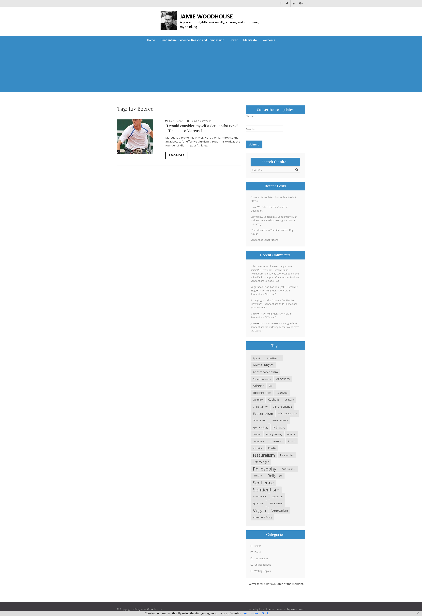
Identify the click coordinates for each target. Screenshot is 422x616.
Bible (271, 386)
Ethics (279, 427)
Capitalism (258, 399)
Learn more (250, 613)
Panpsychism (287, 455)
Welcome (269, 40)
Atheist (258, 386)
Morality (272, 448)
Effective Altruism (287, 413)
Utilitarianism (276, 503)
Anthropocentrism (265, 372)
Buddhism (281, 392)
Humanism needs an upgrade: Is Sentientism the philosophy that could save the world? (275, 327)
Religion (275, 475)
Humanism (276, 441)
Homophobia (258, 441)
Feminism (291, 434)
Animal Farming (274, 358)
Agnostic (257, 358)
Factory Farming (274, 434)
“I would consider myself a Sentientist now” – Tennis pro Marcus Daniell (201, 128)
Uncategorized (262, 564)
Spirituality (258, 503)
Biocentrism (262, 392)
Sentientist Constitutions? (265, 239)
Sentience (263, 483)
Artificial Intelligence (262, 379)
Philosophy (264, 469)
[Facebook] (281, 3)
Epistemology (260, 427)
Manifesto (250, 40)
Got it (265, 613)
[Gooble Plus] (301, 3)
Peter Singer (261, 462)
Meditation (258, 448)
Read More (176, 155)
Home (151, 40)
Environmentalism (280, 420)
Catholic (273, 399)
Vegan (259, 510)
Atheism (283, 378)
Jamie (254, 313)
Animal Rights (263, 365)
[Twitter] (287, 3)
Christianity (260, 406)
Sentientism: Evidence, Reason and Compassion (192, 40)
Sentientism (266, 490)
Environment (259, 420)
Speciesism (277, 496)
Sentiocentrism (259, 496)
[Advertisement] (211, 69)
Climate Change (282, 406)
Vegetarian (279, 510)
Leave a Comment (201, 120)
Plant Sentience (288, 469)
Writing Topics (262, 571)
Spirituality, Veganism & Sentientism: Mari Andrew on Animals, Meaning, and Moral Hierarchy (274, 220)
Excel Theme (266, 609)
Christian (289, 399)
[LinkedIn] (294, 3)
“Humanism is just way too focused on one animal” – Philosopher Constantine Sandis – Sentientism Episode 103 (275, 277)
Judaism (291, 441)
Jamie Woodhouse (151, 609)
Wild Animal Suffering (262, 517)
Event (257, 552)
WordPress (297, 609)
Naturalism (264, 455)
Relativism (257, 475)
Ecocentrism (263, 413)
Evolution (257, 434)
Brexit (234, 40)
